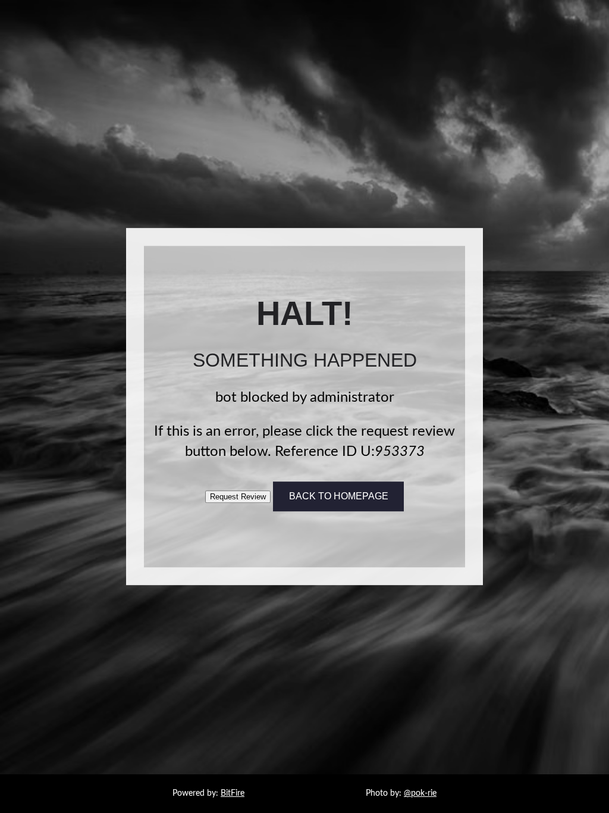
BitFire (232, 793)
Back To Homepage (338, 496)
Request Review (238, 496)
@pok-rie (420, 793)
